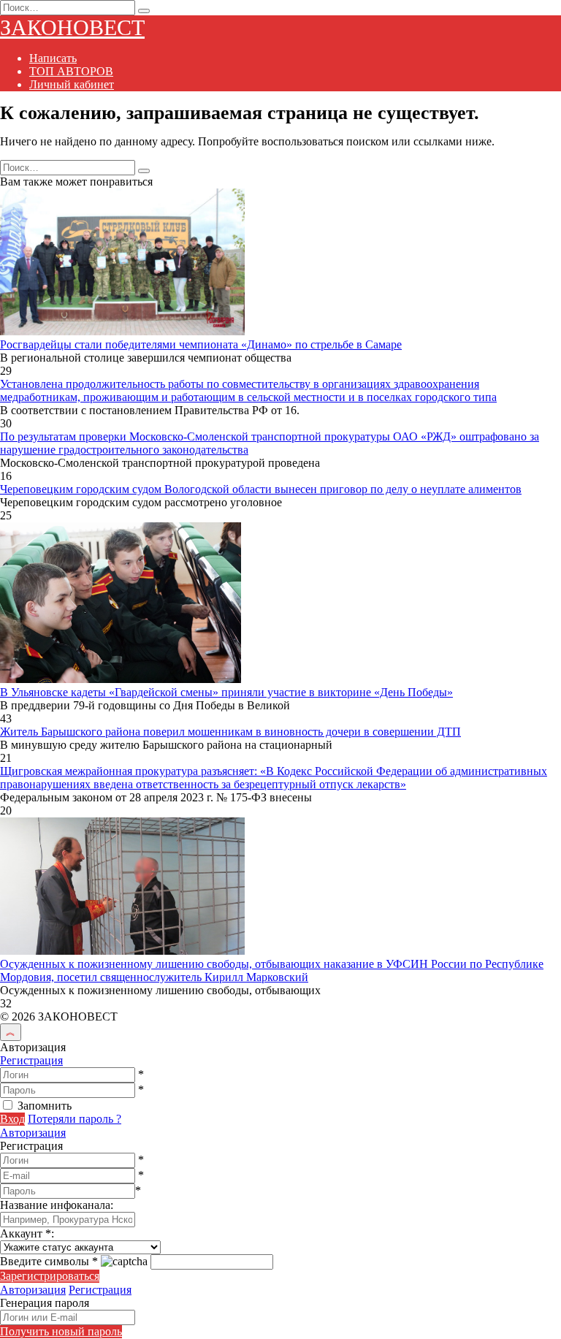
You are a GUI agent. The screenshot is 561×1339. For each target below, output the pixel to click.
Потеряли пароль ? (74, 1119)
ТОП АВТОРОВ (71, 71)
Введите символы (49, 1261)
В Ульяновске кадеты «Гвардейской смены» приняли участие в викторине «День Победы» (226, 692)
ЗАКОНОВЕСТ (72, 27)
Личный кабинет (71, 84)
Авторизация (33, 1132)
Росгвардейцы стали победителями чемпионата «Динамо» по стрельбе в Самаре (201, 344)
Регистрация (31, 1060)
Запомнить (45, 1105)
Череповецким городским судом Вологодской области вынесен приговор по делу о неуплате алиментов (261, 489)
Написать (53, 58)
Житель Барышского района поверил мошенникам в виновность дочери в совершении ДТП (230, 731)
